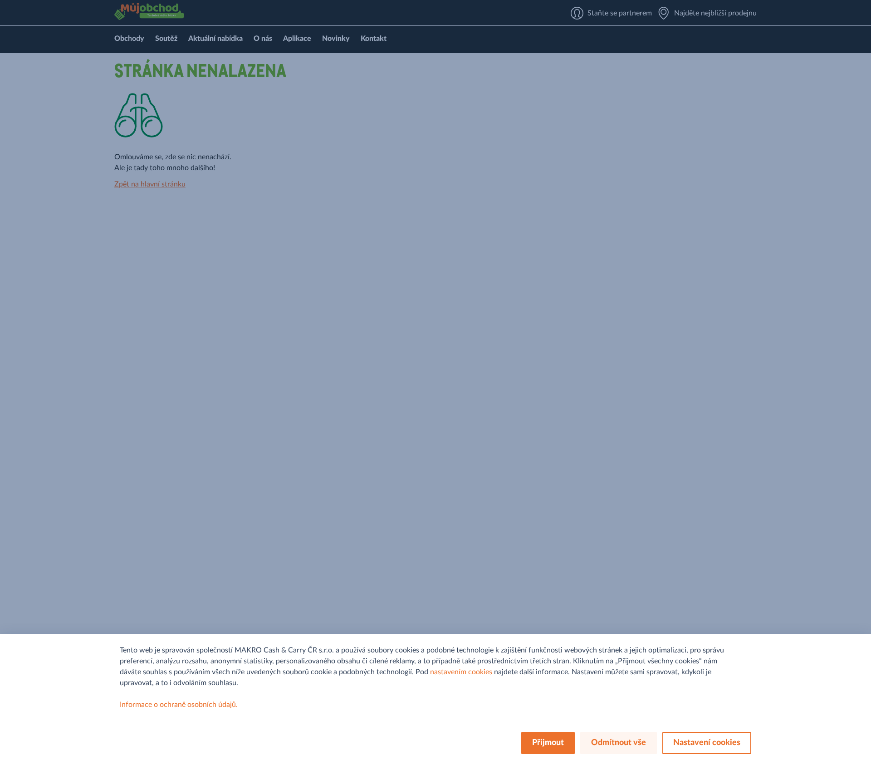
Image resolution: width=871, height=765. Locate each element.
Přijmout (548, 743)
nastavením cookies (461, 672)
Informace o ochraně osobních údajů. (179, 704)
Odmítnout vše (618, 743)
